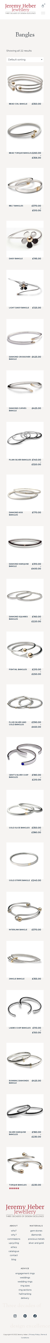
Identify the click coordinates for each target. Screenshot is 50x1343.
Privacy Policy (34, 1334)
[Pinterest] (25, 1316)
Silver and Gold (36, 1243)
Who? (14, 1231)
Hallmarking (25, 1294)
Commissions (13, 1239)
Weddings (25, 1277)
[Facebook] (35, 1316)
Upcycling (14, 1243)
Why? (14, 1235)
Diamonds (36, 1235)
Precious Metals (36, 1239)
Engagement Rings (25, 1273)
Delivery (25, 1298)
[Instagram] (15, 1316)
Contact (14, 1255)
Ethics (14, 1247)
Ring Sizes (25, 1286)
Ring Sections (25, 1290)
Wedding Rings (25, 1281)
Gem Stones (36, 1231)
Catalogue (14, 1251)
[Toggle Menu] (43, 13)
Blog (13, 1259)
